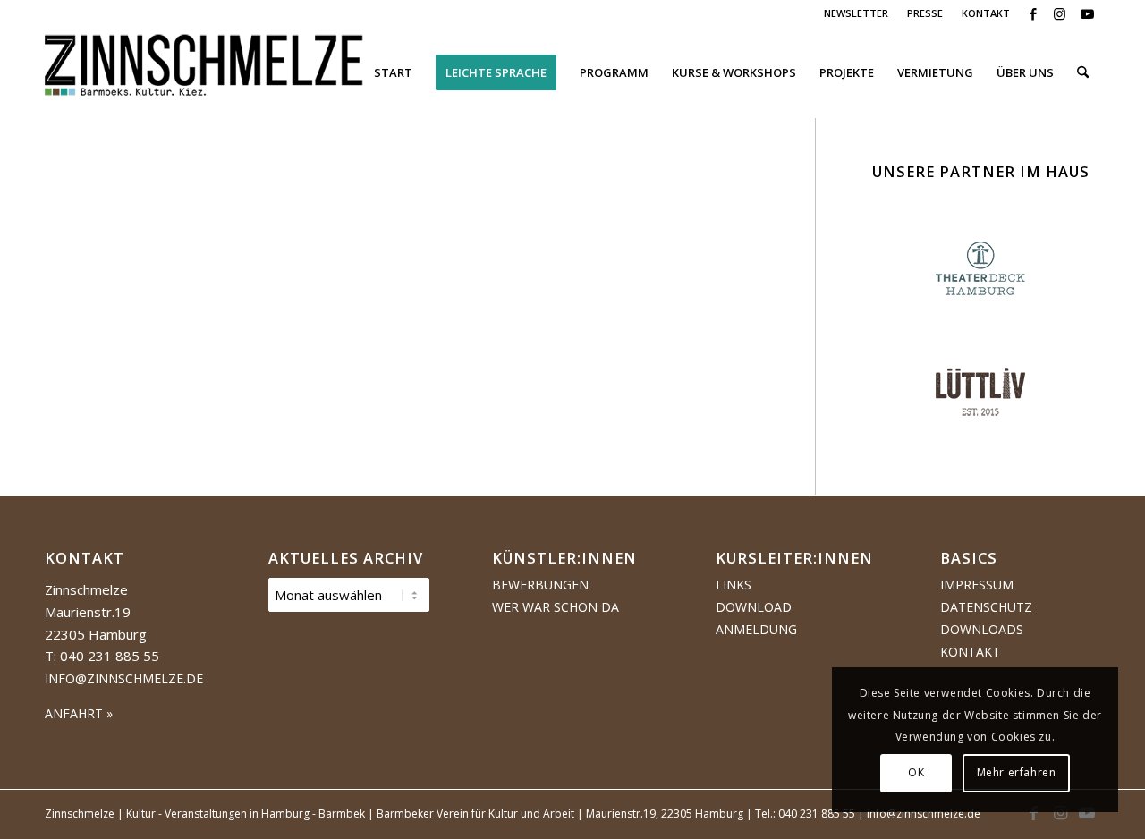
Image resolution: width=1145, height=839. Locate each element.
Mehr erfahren (1016, 772)
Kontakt (970, 651)
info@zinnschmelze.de (124, 678)
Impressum (977, 584)
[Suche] (1082, 72)
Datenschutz (986, 606)
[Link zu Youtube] (1086, 13)
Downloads (981, 629)
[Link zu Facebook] (1033, 13)
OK (916, 772)
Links (733, 584)
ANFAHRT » (79, 713)
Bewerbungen (540, 584)
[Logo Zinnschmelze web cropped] (204, 72)
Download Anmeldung (756, 618)
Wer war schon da (555, 606)
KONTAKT (986, 13)
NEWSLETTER (856, 13)
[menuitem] (856, 13)
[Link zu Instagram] (1060, 13)
